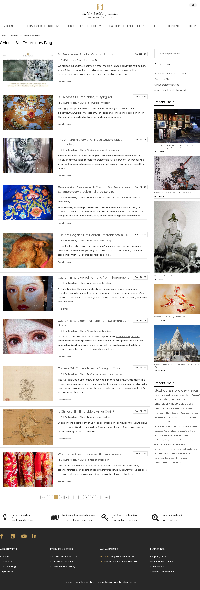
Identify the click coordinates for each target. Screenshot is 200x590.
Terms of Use (71, 582)
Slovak (187, 436)
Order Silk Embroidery (61, 561)
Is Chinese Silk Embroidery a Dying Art (85, 97)
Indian (181, 417)
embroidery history (100, 103)
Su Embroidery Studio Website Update (85, 54)
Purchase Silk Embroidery (63, 556)
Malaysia (181, 453)
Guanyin (174, 426)
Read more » (64, 81)
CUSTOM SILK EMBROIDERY (126, 26)
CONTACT (174, 26)
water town (159, 458)
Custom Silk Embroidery (62, 566)
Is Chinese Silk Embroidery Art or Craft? (86, 411)
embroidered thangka (164, 449)
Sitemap (99, 582)
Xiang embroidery (172, 440)
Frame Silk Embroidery (161, 561)
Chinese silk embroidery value (106, 374)
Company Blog (8, 566)
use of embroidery (100, 460)
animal (194, 391)
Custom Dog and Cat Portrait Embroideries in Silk (93, 235)
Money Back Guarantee (117, 556)
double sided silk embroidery (105, 150)
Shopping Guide (158, 556)
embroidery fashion (101, 197)
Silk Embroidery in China (73, 103)
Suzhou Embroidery (172, 390)
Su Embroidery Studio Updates (77, 60)
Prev (44, 497)
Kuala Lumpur (191, 453)
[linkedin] (37, 537)
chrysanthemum (161, 462)
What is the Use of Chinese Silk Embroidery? (90, 454)
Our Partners (157, 566)
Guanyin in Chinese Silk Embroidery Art (170, 276)
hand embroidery (164, 395)
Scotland (193, 426)
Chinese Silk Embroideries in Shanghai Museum (91, 368)
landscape (159, 431)
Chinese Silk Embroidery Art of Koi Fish (169, 317)
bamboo (172, 462)
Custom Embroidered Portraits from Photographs (93, 277)
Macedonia (169, 436)
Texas (174, 453)
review (176, 449)
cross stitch (185, 444)
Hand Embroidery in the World (170, 90)
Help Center (6, 572)
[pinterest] (16, 537)
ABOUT (8, 26)
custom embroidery (100, 240)
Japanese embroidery (190, 413)
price (178, 444)
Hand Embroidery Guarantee (118, 561)
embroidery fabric (122, 197)
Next (105, 497)
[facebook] (5, 537)
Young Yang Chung (187, 431)
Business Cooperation (162, 572)
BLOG (155, 26)
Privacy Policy (86, 582)
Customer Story (162, 79)
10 (97, 497)
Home (3, 35)
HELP (192, 26)
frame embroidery (171, 431)
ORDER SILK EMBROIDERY (84, 26)
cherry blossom (181, 458)
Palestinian (179, 436)
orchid (178, 462)
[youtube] (26, 537)
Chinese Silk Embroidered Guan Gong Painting (173, 193)
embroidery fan (165, 453)
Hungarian (159, 436)
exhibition (159, 417)
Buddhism (176, 413)
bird (181, 426)
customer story (182, 395)
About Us (5, 556)
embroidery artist (178, 408)
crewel (183, 449)
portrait (186, 426)
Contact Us (6, 561)
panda (189, 449)
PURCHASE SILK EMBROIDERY (41, 26)
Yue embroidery (187, 440)
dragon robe (170, 458)
